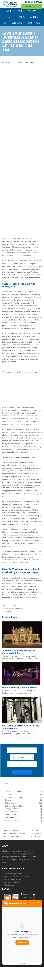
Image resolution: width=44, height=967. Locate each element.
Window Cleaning (12, 820)
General (8, 800)
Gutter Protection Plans (14, 806)
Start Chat (22, 943)
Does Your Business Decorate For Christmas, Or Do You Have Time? (13, 833)
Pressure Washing (12, 812)
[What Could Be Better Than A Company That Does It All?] (22, 709)
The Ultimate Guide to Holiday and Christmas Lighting (18, 651)
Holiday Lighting (20, 609)
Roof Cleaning (10, 814)
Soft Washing (10, 818)
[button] (40, 4)
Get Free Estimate (22, 772)
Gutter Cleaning (11, 803)
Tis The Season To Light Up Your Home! (34, 833)
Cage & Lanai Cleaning (14, 791)
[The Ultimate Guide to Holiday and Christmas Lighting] (22, 634)
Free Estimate (31, 6)
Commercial (8, 609)
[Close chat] (38, 903)
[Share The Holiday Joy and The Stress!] (22, 673)
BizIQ (25, 963)
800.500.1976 (33, 2)
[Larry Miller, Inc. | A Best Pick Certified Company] (25, 897)
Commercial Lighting (13, 797)
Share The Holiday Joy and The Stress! (20, 687)
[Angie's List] (35, 897)
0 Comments (8, 612)
